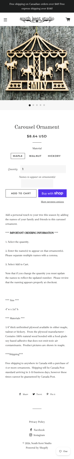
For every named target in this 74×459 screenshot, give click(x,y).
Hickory (54, 155)
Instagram (39, 435)
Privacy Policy (37, 421)
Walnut (35, 155)
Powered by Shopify (37, 447)
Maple (18, 155)
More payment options (52, 201)
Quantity (13, 169)
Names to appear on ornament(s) (37, 177)
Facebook (39, 429)
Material (37, 148)
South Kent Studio (41, 443)
